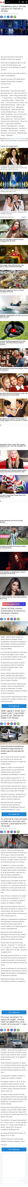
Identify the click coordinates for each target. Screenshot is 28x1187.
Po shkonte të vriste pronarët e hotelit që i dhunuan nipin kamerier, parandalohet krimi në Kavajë (14, 822)
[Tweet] (5, 17)
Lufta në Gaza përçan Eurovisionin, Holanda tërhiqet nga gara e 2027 (14, 190)
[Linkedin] (8, 17)
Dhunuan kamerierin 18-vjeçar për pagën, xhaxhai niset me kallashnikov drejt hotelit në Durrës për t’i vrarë (13, 1020)
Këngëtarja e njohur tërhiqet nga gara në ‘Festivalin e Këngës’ (13, 8)
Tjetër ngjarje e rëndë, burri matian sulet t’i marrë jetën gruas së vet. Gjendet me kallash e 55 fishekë (13, 714)
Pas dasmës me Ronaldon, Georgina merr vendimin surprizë (13, 213)
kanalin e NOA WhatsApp (17, 139)
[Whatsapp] (15, 17)
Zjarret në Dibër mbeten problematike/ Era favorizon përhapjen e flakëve (13, 610)
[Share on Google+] (8, 619)
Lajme (8, 2)
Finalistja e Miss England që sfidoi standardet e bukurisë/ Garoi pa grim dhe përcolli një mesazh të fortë (13, 167)
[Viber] (11, 17)
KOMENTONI (15, 706)
